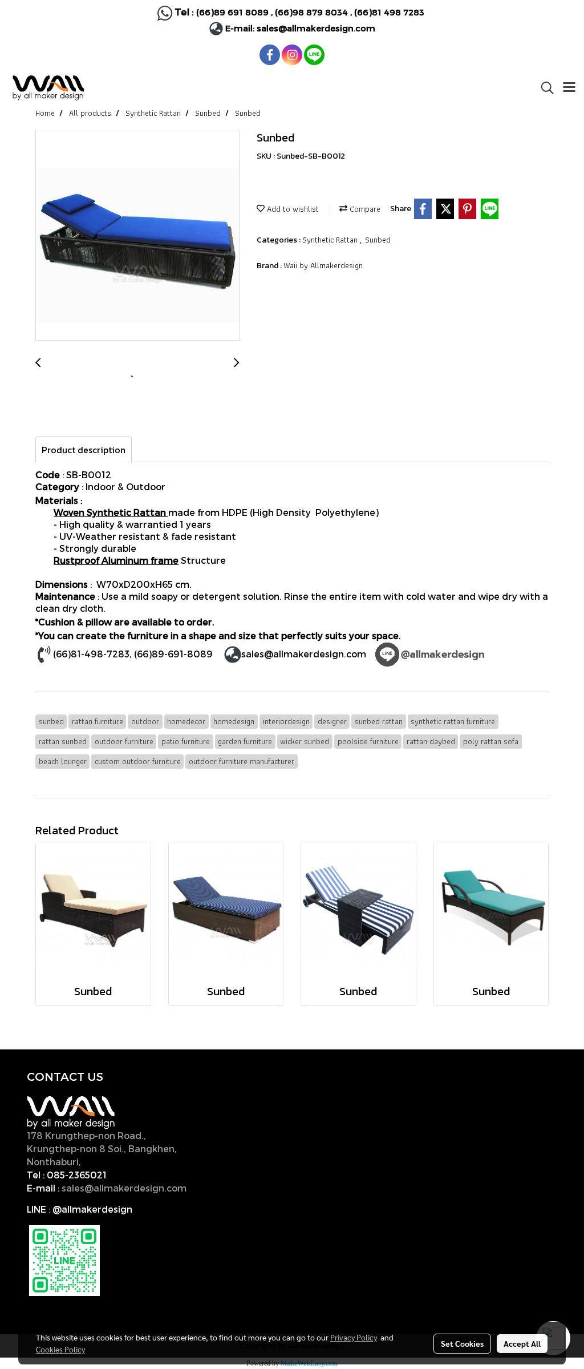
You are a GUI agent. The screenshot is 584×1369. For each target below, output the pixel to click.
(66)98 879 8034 (311, 12)
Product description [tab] (83, 450)
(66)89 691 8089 (232, 12)
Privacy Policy (353, 1337)
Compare (363, 209)
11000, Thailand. (120, 1161)
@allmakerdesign (92, 1209)
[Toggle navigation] (569, 87)
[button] (543, 88)
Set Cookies (462, 1343)
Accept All (522, 1343)
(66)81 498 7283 (389, 12)
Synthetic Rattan (331, 239)
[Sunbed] (137, 236)
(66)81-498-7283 (91, 653)
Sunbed (378, 239)
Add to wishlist (292, 209)
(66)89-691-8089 (173, 653)
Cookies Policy (60, 1349)
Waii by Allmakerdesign (323, 265)
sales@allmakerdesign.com (316, 28)
